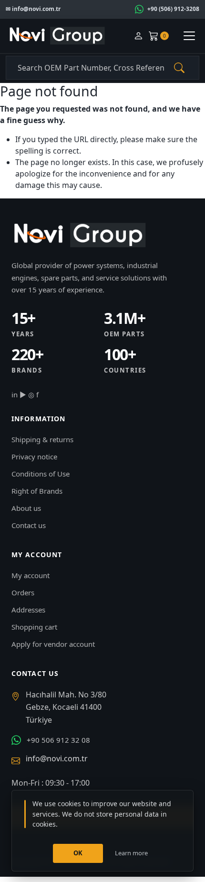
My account (30, 575)
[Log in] (138, 36)
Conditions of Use (40, 473)
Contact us (28, 525)
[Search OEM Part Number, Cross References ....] (179, 67)
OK (78, 853)
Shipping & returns (42, 439)
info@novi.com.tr (57, 758)
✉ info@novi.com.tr (33, 9)
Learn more (131, 853)
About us (26, 508)
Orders (22, 592)
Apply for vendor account (53, 644)
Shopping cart (34, 627)
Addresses (28, 609)
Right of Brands (36, 491)
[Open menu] (189, 36)
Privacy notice (34, 456)
